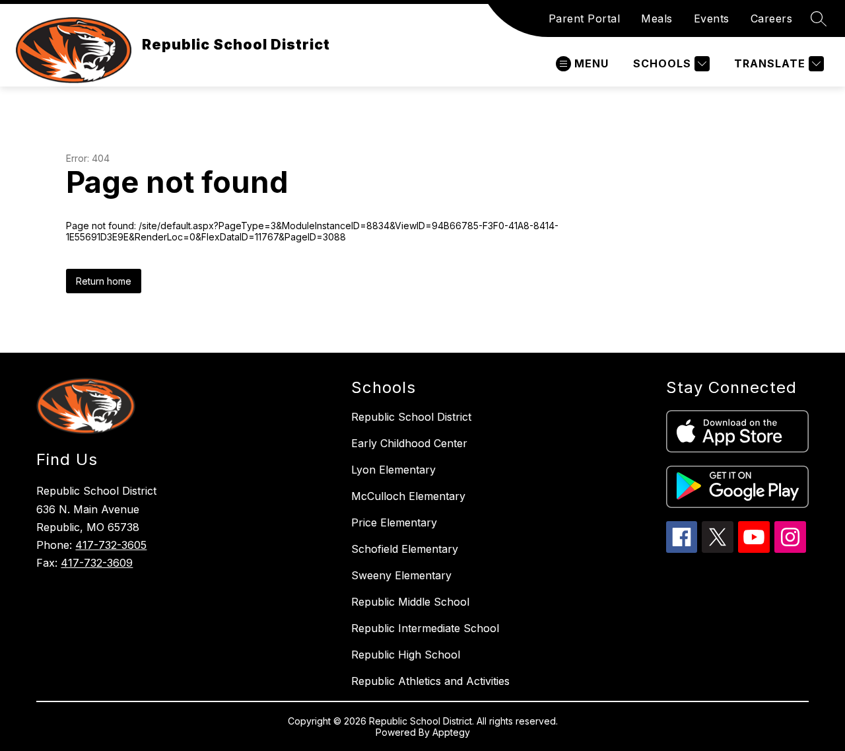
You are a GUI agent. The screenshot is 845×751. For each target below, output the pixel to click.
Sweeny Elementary (401, 575)
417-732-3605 (111, 545)
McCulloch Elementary (408, 496)
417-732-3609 (97, 562)
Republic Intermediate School (425, 628)
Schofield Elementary (404, 548)
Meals (657, 18)
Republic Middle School (410, 601)
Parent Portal (585, 18)
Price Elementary (394, 522)
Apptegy (451, 732)
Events (711, 18)
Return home (103, 281)
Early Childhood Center (409, 443)
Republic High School (405, 654)
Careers (772, 18)
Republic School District (411, 416)
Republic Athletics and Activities (430, 681)
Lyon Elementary (393, 469)
